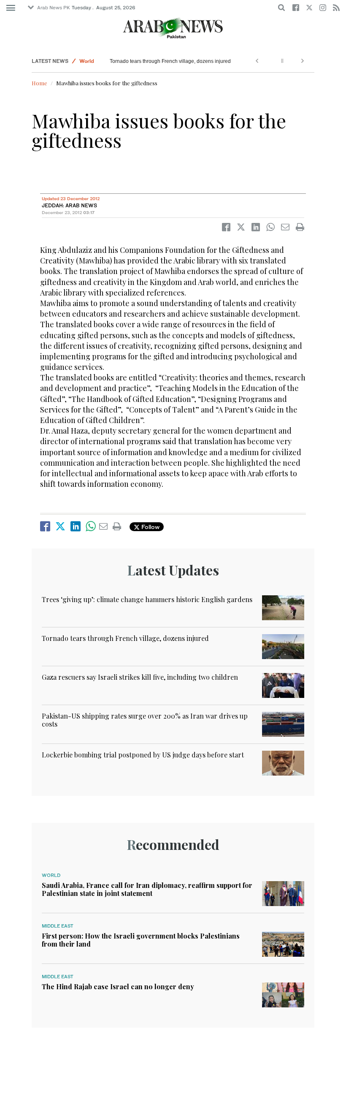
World (86, 61)
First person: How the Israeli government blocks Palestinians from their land (141, 939)
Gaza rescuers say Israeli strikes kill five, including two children (140, 677)
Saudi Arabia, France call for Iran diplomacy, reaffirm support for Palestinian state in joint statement (147, 889)
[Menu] (10, 8)
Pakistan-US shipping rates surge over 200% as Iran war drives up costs (145, 719)
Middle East (57, 926)
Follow (149, 526)
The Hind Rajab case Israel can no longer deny (118, 986)
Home (39, 83)
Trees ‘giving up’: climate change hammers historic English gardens (147, 599)
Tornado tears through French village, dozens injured (170, 61)
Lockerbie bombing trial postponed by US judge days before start (143, 754)
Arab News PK (53, 8)
